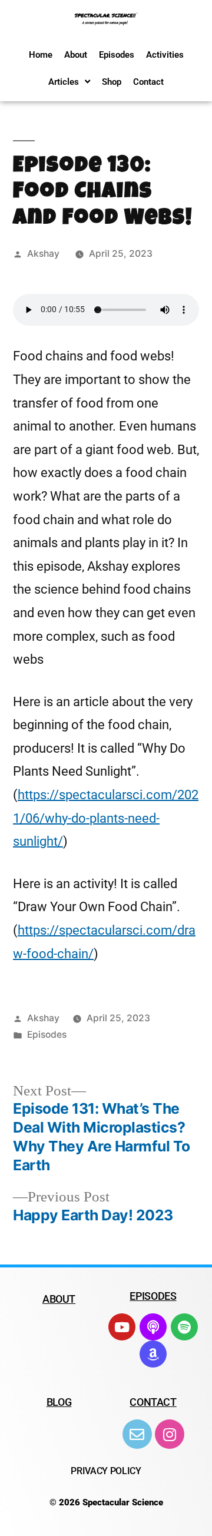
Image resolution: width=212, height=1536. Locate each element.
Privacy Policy (106, 1471)
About (75, 54)
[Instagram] (169, 1434)
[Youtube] (121, 1326)
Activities (165, 54)
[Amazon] (153, 1354)
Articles (63, 82)
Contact (148, 82)
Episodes (116, 54)
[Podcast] (153, 1326)
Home (40, 54)
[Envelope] (137, 1434)
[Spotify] (184, 1326)
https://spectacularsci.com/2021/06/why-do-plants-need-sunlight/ (105, 818)
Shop (111, 82)
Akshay (43, 253)
